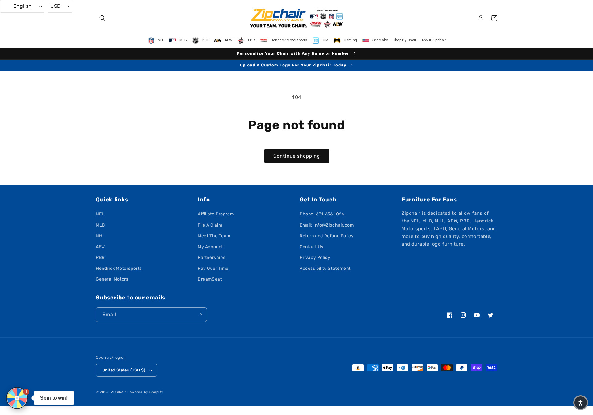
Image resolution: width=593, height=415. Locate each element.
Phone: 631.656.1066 (322, 214)
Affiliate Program (216, 214)
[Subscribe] (200, 314)
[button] (102, 18)
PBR (100, 257)
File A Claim (210, 225)
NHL (100, 236)
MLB (100, 225)
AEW (100, 246)
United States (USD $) (123, 370)
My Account (210, 246)
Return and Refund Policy (327, 236)
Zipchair (118, 392)
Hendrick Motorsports (119, 268)
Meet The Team (214, 236)
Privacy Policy (315, 257)
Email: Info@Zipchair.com (327, 225)
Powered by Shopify (145, 392)
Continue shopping (296, 156)
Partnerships (211, 257)
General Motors (112, 279)
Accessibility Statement (325, 268)
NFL (100, 214)
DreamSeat (210, 279)
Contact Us (311, 246)
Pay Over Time (213, 268)
